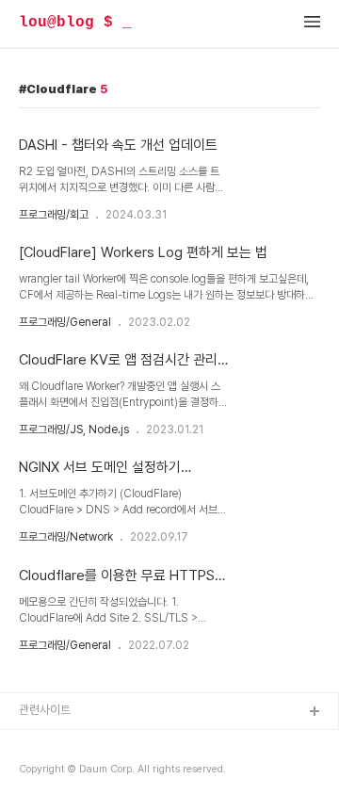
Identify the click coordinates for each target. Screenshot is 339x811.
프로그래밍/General (65, 322)
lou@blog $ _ (75, 22)
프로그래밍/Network (66, 536)
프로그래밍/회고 (54, 214)
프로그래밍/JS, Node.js (74, 429)
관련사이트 (45, 710)
